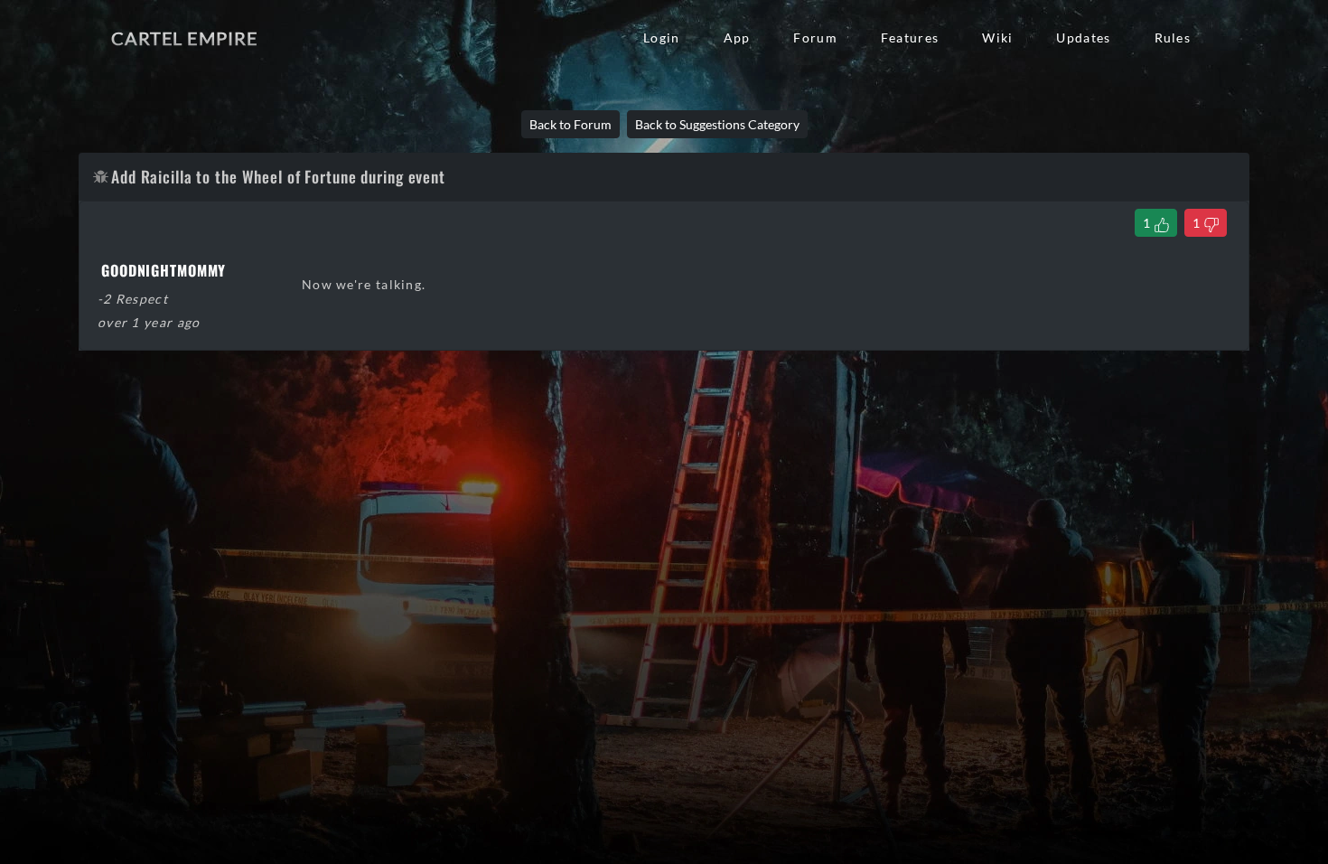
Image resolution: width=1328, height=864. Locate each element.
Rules (1173, 37)
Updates (1083, 37)
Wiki (997, 37)
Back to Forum (570, 124)
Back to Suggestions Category (717, 124)
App (737, 37)
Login (661, 37)
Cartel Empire (184, 38)
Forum (815, 37)
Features (910, 37)
